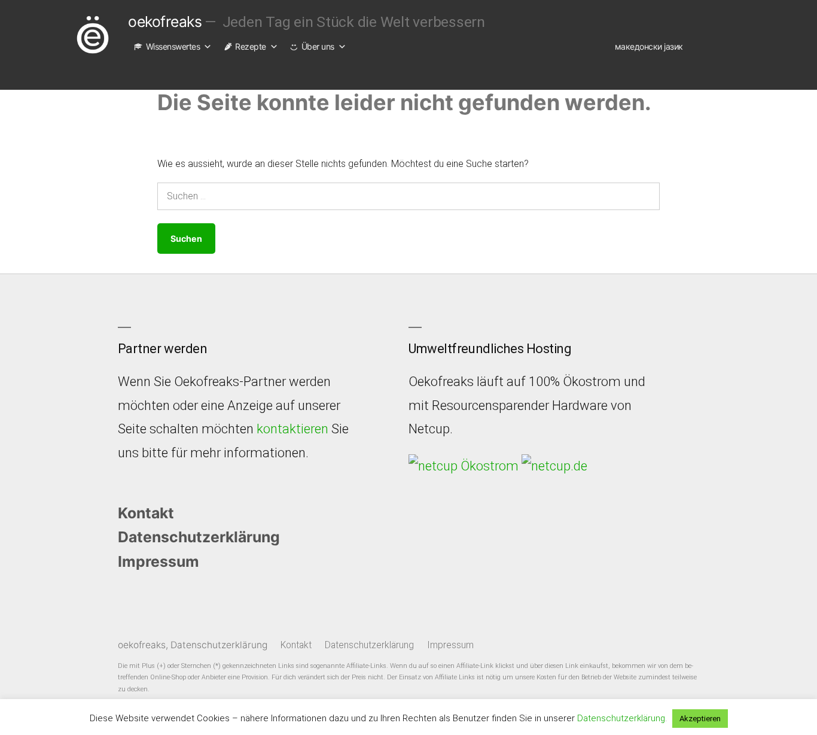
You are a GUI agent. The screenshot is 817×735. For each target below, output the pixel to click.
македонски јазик (649, 46)
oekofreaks (165, 22)
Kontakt (146, 513)
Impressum (158, 561)
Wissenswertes (173, 46)
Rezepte (250, 46)
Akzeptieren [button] (700, 718)
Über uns (317, 46)
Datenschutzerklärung (199, 537)
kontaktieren (292, 428)
